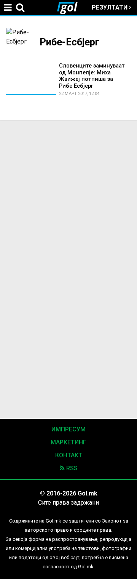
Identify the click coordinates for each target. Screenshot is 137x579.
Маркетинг (68, 442)
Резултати (110, 7)
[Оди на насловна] (70, 7)
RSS (71, 468)
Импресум (68, 429)
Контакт (68, 455)
